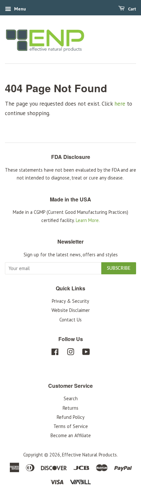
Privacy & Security (70, 301)
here (119, 103)
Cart (131, 9)
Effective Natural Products (89, 455)
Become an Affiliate (70, 435)
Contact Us (70, 320)
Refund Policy (71, 417)
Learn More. (88, 220)
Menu (19, 9)
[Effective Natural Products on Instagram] (70, 353)
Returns (70, 408)
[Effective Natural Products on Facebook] (55, 353)
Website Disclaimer (70, 310)
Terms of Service (70, 426)
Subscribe (119, 268)
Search (71, 398)
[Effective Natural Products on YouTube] (86, 353)
